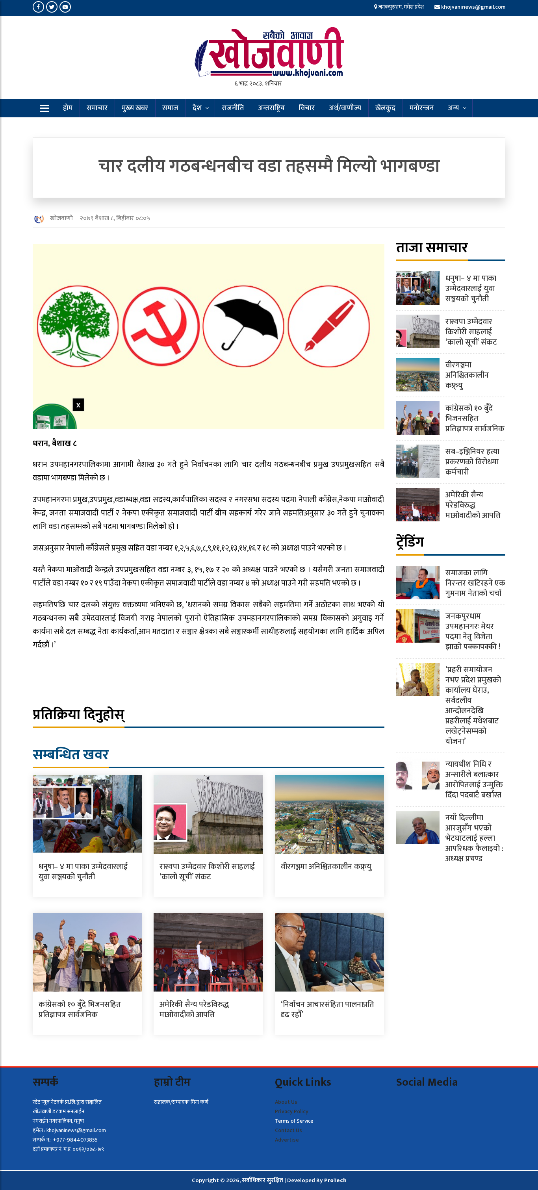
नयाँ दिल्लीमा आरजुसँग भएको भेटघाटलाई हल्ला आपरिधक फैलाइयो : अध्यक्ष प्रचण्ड (474, 838)
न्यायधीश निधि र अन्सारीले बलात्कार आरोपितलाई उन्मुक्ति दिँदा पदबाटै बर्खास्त (474, 780)
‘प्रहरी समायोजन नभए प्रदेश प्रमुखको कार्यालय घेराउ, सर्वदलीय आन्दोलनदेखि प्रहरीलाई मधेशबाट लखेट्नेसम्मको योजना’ (473, 705)
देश (197, 108)
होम (67, 108)
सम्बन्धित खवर (71, 755)
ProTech (335, 1180)
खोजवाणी (61, 218)
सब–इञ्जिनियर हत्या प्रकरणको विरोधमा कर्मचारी (472, 462)
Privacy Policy (291, 1111)
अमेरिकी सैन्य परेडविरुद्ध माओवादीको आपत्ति (194, 1009)
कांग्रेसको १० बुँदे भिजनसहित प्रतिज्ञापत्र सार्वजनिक (80, 1009)
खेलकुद (385, 108)
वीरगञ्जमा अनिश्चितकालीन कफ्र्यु (326, 866)
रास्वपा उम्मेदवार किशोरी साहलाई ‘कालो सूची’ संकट (207, 872)
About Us (286, 1102)
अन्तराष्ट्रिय (271, 108)
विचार (307, 108)
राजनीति (233, 108)
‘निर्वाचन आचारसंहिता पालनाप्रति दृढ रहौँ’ (327, 1009)
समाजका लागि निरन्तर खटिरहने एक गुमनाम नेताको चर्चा (475, 583)
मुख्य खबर (135, 108)
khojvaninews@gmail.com (473, 6)
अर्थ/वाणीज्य (345, 108)
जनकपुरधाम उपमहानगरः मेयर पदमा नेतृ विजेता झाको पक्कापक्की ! (472, 632)
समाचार (97, 108)
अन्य (453, 108)
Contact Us (288, 1130)
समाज (170, 108)
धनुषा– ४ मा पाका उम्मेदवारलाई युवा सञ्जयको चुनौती (83, 872)
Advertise (287, 1139)
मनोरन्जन (422, 108)
